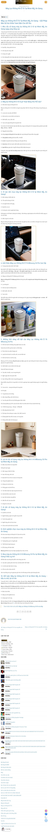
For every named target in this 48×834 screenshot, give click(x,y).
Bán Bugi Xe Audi (5, 762)
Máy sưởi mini (4, 808)
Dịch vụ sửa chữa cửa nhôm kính (8, 790)
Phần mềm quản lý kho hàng (7, 811)
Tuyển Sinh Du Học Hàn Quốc (7, 826)
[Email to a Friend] (25, 612)
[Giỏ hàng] (46, 2)
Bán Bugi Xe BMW (5, 765)
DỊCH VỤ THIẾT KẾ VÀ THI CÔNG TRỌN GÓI (10, 793)
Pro (14, 603)
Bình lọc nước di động (6, 770)
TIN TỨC (3, 821)
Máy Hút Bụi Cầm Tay (6, 800)
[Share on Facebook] (20, 612)
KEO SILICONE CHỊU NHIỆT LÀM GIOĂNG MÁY (11, 795)
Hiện (6, 17)
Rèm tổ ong (3, 816)
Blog (2, 772)
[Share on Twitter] (23, 612)
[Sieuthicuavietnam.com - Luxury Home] (24, 2)
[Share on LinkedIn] (30, 612)
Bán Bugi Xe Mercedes (6, 767)
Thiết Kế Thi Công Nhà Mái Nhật (8, 818)
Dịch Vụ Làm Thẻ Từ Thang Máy (8, 788)
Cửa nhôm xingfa (5, 783)
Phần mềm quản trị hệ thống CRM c (9, 813)
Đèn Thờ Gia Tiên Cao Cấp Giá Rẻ (8, 785)
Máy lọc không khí (5, 803)
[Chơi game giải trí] (46, 810)
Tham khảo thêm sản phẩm (23, 606)
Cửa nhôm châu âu (5, 780)
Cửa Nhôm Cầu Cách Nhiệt (7, 777)
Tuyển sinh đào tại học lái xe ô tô (8, 823)
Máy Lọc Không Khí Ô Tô (24, 6)
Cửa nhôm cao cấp (5, 775)
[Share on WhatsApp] (18, 612)
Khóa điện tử (4, 798)
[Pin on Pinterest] (28, 612)
